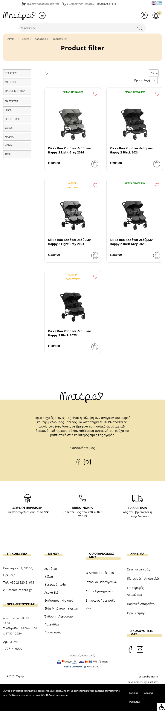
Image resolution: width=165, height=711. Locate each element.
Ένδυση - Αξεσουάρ (58, 616)
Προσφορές (52, 632)
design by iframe (149, 676)
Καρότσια (40, 39)
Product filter (59, 39)
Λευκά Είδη (52, 592)
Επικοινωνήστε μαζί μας (100, 603)
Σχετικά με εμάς (138, 569)
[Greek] (159, 3)
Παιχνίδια (51, 624)
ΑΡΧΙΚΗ (12, 39)
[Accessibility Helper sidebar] (161, 707)
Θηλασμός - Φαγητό (58, 600)
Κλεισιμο (133, 693)
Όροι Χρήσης (136, 613)
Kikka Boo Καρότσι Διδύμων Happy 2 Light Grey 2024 (69, 150)
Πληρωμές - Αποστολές (143, 578)
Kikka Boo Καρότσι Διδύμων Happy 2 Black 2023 (69, 333)
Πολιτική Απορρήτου (141, 604)
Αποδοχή (148, 693)
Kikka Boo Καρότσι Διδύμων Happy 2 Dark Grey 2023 (131, 242)
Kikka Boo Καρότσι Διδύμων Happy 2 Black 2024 (131, 150)
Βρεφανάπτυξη (55, 584)
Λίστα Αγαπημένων (99, 591)
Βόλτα (25, 39)
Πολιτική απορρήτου (57, 695)
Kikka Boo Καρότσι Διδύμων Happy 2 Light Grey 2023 (69, 242)
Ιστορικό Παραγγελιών (102, 582)
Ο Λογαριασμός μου (100, 573)
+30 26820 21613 (105, 4)
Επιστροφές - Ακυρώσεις (136, 591)
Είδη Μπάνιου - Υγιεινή (61, 608)
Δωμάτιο (50, 569)
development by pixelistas (143, 682)
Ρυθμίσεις (134, 702)
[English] (154, 3)
